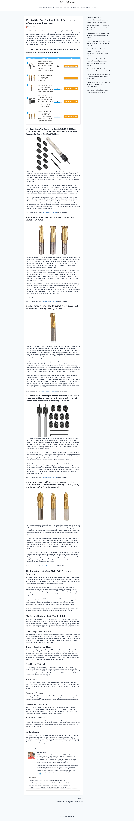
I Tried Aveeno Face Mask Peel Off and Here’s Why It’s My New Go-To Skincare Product (98, 36)
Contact (93, 8)
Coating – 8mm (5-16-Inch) (50, 309)
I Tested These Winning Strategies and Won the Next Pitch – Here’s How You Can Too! (98, 43)
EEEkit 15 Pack (34, 396)
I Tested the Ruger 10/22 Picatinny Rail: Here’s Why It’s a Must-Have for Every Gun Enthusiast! (98, 28)
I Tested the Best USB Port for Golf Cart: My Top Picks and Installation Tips (47, 780)
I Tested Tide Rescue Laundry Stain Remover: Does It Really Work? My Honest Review (49, 785)
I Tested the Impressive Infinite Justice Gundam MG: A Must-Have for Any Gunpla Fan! (98, 77)
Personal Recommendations (57, 8)
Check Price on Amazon (71, 66)
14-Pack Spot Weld (35, 129)
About (45, 8)
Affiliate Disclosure (73, 8)
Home (40, 8)
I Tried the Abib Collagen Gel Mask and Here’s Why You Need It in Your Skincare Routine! (98, 84)
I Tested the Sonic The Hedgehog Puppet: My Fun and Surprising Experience (47, 787)
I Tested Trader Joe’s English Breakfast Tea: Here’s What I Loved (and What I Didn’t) (49, 783)
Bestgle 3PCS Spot (35, 482)
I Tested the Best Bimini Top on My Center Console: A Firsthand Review (70, 801)
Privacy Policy (85, 8)
